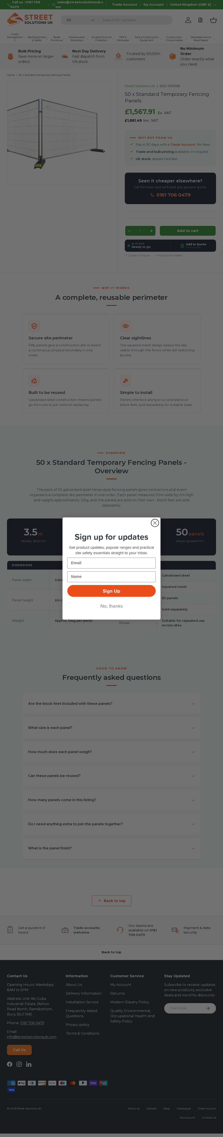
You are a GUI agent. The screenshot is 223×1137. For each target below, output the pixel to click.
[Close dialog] (155, 523)
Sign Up (111, 590)
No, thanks (111, 605)
